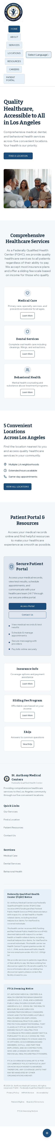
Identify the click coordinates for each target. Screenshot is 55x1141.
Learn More (27, 315)
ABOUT (14, 37)
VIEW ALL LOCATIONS (17, 486)
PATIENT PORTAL (10, 79)
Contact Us (27, 614)
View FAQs (27, 744)
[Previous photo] (8, 188)
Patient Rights (17, 1102)
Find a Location (12, 819)
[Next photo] (46, 188)
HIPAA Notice (28, 1092)
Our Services (11, 811)
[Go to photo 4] (34, 203)
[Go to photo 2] (20, 203)
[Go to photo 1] (12, 203)
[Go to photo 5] (42, 203)
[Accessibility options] (47, 1133)
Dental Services (12, 863)
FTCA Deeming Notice (27, 1111)
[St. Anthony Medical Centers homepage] (13, 12)
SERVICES (14, 45)
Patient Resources (13, 827)
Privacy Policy (13, 1092)
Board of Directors (35, 1102)
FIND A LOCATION (18, 155)
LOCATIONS (14, 53)
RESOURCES (14, 61)
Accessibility (42, 1092)
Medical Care (10, 855)
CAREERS (14, 69)
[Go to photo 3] (27, 203)
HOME (14, 29)
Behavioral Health (13, 871)
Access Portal (27, 606)
